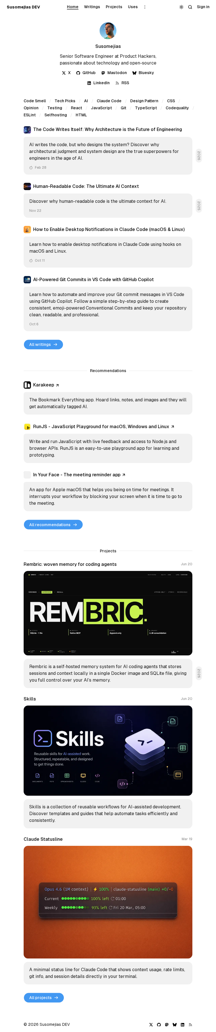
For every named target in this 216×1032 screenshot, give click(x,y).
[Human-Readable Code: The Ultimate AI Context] (108, 200)
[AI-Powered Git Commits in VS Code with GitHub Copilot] (108, 303)
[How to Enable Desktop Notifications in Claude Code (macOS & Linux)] (108, 247)
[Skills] (108, 762)
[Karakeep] (108, 398)
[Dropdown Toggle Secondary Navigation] (145, 7)
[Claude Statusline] (108, 910)
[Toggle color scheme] (181, 7)
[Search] (190, 7)
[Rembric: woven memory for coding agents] (108, 625)
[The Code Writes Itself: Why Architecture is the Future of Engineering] (108, 150)
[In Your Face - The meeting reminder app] (108, 491)
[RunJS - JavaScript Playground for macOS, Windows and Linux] (108, 443)
